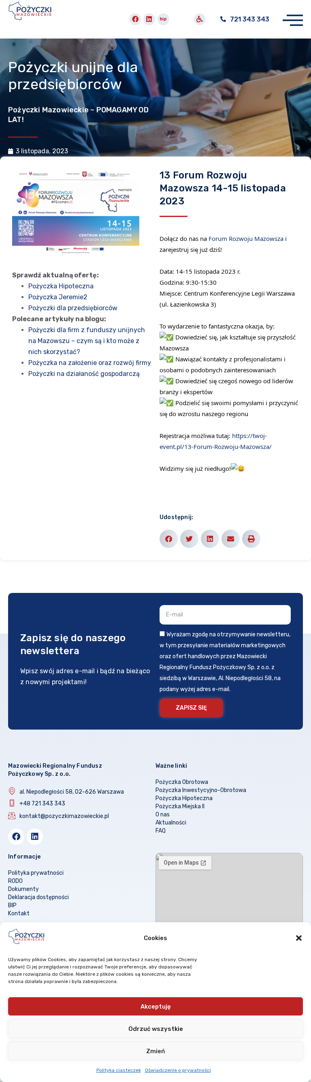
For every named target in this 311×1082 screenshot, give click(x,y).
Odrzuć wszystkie (155, 1029)
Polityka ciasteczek (118, 1070)
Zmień (155, 1051)
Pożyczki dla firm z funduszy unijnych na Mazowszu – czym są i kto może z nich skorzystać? (86, 341)
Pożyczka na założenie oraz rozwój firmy (89, 363)
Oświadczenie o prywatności (178, 1070)
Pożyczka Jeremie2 (57, 297)
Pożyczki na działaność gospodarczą (84, 374)
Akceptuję (156, 1006)
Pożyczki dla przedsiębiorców (72, 308)
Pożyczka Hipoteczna (61, 286)
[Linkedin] (149, 19)
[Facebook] (135, 19)
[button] (299, 938)
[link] (246, 238)
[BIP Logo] (163, 19)
